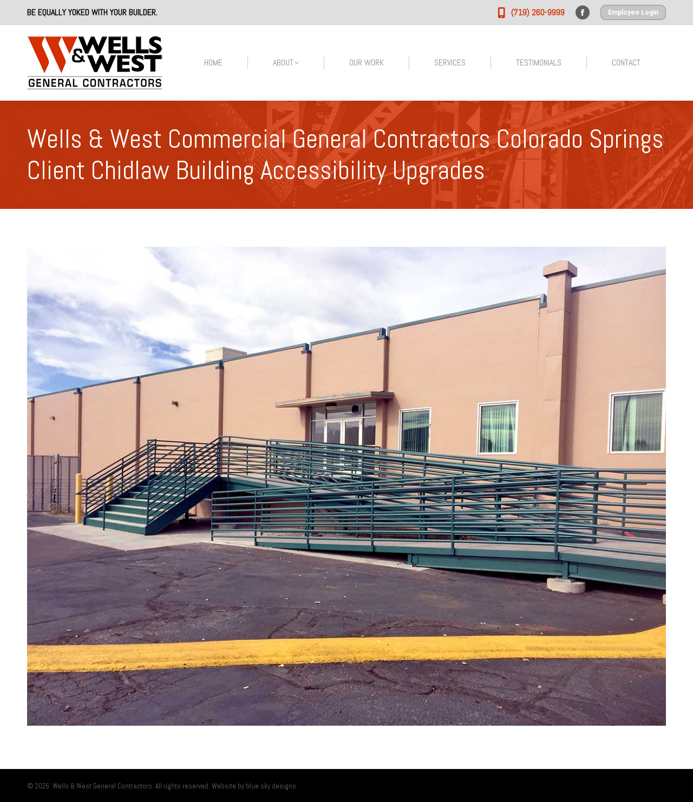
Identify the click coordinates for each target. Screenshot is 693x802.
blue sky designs (271, 786)
